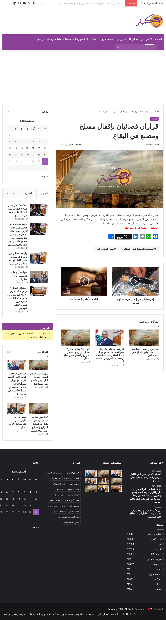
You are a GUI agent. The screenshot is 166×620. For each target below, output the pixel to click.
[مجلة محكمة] (149, 20)
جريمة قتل (55, 478)
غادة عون (59, 489)
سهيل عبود (74, 484)
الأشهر (44, 193)
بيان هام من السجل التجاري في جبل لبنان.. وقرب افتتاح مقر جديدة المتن (144, 352)
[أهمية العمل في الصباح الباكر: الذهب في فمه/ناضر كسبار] (116, 473)
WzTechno (155, 609)
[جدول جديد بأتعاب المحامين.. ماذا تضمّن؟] (39, 277)
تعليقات (11, 193)
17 (45, 154)
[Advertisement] (83, 77)
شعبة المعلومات (59, 484)
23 (10, 154)
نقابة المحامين (59, 511)
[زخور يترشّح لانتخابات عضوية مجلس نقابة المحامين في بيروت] (116, 488)
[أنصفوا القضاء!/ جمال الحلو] (103, 488)
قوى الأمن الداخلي (71, 500)
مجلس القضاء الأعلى (70, 506)
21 (21, 154)
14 (21, 148)
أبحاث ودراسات (80, 39)
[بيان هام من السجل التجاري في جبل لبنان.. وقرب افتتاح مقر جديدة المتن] (144, 338)
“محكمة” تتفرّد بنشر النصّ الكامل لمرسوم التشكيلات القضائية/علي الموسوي (18, 210)
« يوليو (45, 176)
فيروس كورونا (57, 495)
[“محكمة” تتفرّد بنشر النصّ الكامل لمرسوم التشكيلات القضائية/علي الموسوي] (39, 210)
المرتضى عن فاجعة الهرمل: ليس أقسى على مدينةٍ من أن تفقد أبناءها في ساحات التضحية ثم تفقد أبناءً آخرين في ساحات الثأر (110, 355)
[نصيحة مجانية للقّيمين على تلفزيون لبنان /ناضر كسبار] (16, 408)
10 (45, 148)
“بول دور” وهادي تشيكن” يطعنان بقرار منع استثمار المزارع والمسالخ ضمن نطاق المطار (76, 353)
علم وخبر (121, 39)
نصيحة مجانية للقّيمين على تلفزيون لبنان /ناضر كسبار (17, 422)
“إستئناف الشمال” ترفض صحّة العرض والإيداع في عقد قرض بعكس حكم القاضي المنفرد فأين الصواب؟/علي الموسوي (17, 298)
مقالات (93, 39)
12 (33, 148)
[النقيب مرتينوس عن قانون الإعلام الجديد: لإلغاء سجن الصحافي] (103, 481)
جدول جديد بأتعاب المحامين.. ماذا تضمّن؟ (19, 276)
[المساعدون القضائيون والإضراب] (91, 488)
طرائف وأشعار (54, 39)
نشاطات (67, 39)
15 (16, 148)
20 (27, 154)
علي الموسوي (73, 489)
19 (33, 154)
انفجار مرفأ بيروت (71, 478)
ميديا (159, 584)
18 (39, 154)
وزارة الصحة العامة (71, 522)
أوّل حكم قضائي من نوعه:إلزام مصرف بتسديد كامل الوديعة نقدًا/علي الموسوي (18, 258)
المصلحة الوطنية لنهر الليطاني (138, 248)
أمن (142, 39)
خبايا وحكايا (133, 39)
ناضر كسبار (74, 511)
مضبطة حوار (107, 39)
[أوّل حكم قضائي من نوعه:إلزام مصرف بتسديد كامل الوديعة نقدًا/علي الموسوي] (39, 258)
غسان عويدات (73, 495)
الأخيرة (28, 193)
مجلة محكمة (55, 500)
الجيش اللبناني (73, 473)
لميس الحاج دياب (106, 248)
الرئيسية (158, 39)
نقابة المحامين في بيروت (69, 517)
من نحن (41, 39)
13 (27, 148)
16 (10, 148)
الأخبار (149, 39)
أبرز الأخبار (156, 539)
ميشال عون (53, 506)
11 (39, 148)
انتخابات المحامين (55, 473)
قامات (159, 569)
